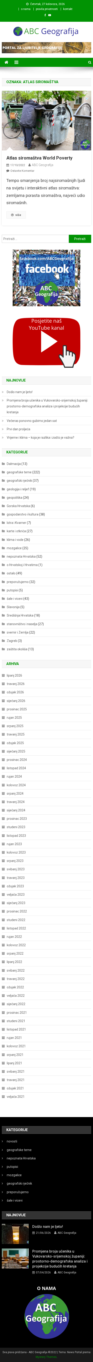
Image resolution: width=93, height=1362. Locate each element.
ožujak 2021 (15, 1088)
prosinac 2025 (17, 709)
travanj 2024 (16, 802)
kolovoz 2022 (16, 945)
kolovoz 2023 (16, 852)
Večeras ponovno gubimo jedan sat (32, 421)
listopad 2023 (16, 835)
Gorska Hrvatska (18, 506)
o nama (25, 9)
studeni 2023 (16, 827)
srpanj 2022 (15, 953)
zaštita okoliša (17, 649)
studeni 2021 (16, 1021)
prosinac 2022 (17, 911)
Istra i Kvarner (16, 523)
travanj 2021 (16, 1080)
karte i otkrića (16, 531)
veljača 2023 (16, 894)
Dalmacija (14, 464)
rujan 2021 (14, 1038)
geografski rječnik (19, 480)
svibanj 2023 (16, 869)
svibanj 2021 (16, 1071)
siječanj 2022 (16, 1004)
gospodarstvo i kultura (22, 514)
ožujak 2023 (15, 886)
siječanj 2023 (16, 903)
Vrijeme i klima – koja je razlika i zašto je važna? (40, 437)
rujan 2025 (14, 717)
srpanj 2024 (15, 793)
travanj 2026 (16, 684)
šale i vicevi (15, 598)
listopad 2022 (16, 928)
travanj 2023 (16, 878)
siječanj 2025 (16, 751)
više (18, 215)
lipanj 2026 (14, 675)
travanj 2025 (16, 734)
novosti (12, 1141)
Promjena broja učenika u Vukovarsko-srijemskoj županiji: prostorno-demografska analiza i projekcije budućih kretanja (47, 406)
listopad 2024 (16, 768)
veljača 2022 (16, 995)
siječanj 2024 (16, 810)
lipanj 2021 (14, 1063)
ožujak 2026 (15, 692)
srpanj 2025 (15, 726)
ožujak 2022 (15, 987)
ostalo (11, 573)
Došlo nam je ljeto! (20, 392)
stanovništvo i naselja (22, 624)
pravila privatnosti (47, 9)
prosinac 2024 (17, 760)
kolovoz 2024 (16, 785)
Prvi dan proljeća (18, 429)
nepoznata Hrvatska (21, 556)
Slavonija (13, 607)
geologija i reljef (18, 489)
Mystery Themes (46, 1357)
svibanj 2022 (16, 970)
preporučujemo (18, 582)
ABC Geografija (42, 165)
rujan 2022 (14, 937)
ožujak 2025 (15, 743)
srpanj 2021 (15, 1055)
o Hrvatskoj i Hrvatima (22, 565)
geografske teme (19, 472)
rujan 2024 (14, 776)
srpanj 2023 (15, 861)
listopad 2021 (16, 1029)
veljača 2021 (16, 1096)
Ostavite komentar (22, 170)
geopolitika (14, 497)
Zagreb (12, 641)
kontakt (67, 9)
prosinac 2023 (17, 818)
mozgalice (14, 548)
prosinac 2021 (17, 1012)
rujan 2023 (14, 844)
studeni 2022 (16, 920)
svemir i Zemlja (17, 632)
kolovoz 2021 (16, 1046)
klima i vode (15, 540)
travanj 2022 (16, 979)
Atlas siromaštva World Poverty (39, 158)
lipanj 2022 (14, 962)
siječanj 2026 (16, 701)
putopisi (12, 590)
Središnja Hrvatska (20, 615)
